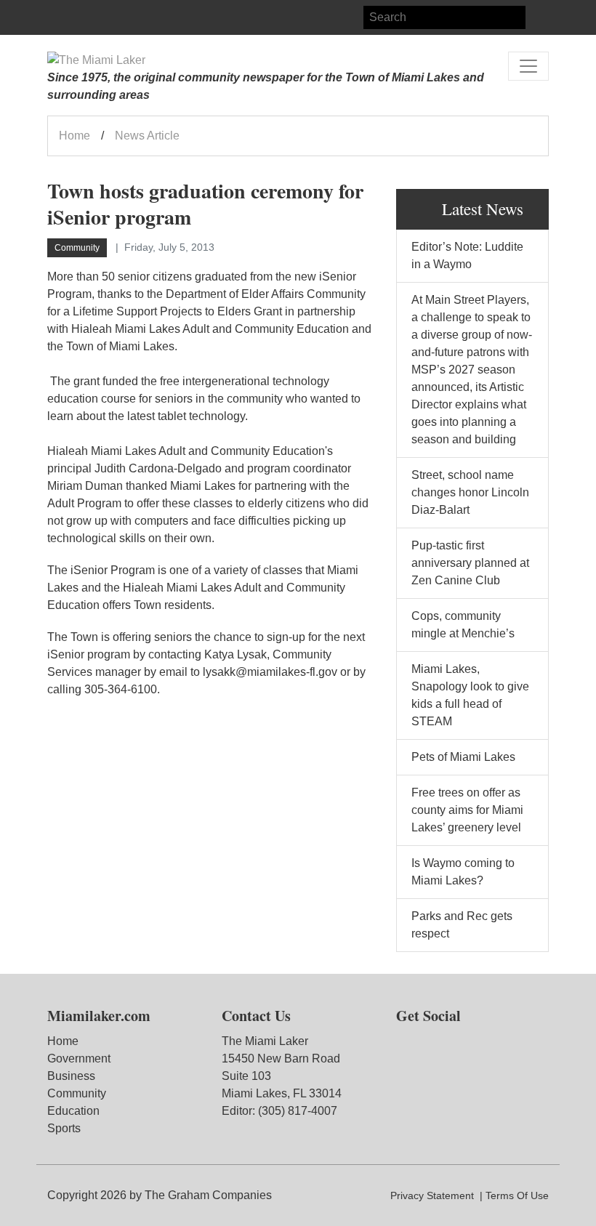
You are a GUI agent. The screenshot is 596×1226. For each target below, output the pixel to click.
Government (78, 1058)
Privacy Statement (432, 1195)
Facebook (59, 17)
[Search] (537, 17)
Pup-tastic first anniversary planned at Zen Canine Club (470, 562)
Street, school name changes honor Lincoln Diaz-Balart (470, 492)
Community (76, 1093)
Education (73, 1111)
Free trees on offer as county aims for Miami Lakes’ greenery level (467, 810)
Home (74, 135)
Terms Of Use (517, 1195)
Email (111, 17)
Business (71, 1076)
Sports (64, 1128)
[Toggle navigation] (528, 66)
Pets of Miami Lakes (463, 757)
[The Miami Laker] (96, 60)
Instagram (85, 17)
